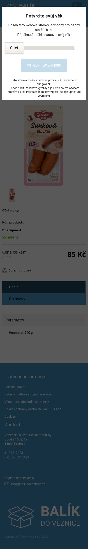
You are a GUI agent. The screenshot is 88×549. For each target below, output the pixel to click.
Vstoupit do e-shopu (44, 65)
